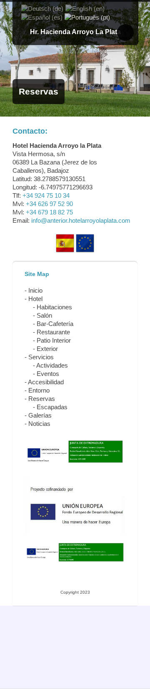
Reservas (41, 398)
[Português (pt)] (87, 16)
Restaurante (53, 332)
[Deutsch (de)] (42, 8)
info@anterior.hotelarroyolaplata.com (80, 220)
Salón (44, 315)
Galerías (40, 415)
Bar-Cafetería (55, 323)
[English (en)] (85, 8)
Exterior (47, 348)
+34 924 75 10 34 (46, 195)
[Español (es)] (41, 16)
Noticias (39, 423)
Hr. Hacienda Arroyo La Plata (75, 31)
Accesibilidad (46, 382)
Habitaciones (54, 307)
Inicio (35, 290)
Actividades (52, 365)
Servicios (41, 357)
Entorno (39, 390)
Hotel (35, 298)
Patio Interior (54, 340)
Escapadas (52, 406)
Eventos (48, 373)
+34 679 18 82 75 (49, 212)
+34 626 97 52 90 (49, 203)
